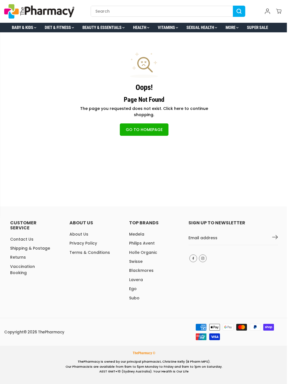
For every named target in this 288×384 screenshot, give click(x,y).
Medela (136, 234)
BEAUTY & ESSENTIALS (102, 27)
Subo (134, 298)
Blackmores (141, 270)
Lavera (136, 280)
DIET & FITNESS (58, 27)
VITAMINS (167, 27)
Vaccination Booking (22, 269)
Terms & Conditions (89, 252)
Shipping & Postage (30, 248)
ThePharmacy (51, 332)
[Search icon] (239, 11)
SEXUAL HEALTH (200, 27)
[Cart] (279, 11)
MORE (231, 27)
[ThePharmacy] (39, 11)
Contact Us (21, 239)
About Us (78, 234)
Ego (133, 289)
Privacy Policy (83, 243)
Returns (18, 257)
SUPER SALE (257, 27)
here (178, 108)
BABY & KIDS (23, 27)
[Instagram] (203, 258)
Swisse (136, 261)
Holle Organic (143, 252)
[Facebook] (193, 258)
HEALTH (140, 27)
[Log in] (267, 11)
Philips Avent (142, 243)
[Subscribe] (275, 238)
